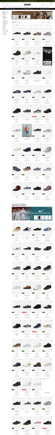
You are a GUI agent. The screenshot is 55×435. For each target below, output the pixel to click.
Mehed (7, 4)
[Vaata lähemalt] (14, 11)
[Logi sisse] (45, 4)
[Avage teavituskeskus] (47, 4)
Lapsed (10, 4)
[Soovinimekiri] (49, 4)
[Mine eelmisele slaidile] (47, 205)
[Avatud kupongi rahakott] (42, 4)
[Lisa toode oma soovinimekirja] (20, 28)
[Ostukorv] (51, 4)
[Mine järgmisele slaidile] (51, 205)
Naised (4, 4)
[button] (44, 22)
